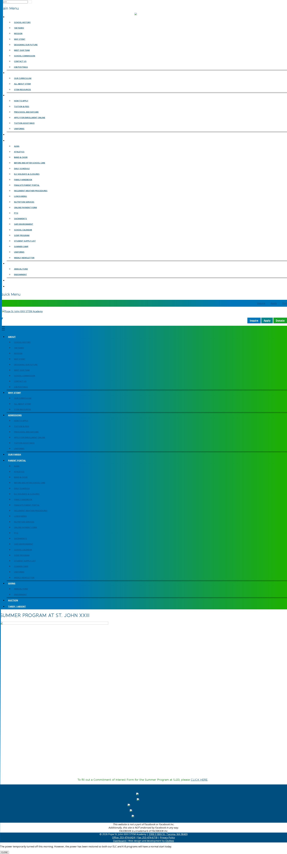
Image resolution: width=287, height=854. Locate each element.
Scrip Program (21, 555)
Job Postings (21, 387)
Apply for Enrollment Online (29, 437)
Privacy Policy (167, 837)
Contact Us (20, 381)
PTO (16, 533)
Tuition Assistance (24, 443)
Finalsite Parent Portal (26, 505)
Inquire (261, 303)
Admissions (15, 415)
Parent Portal (17, 460)
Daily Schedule (22, 488)
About (12, 336)
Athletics (19, 471)
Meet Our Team (22, 370)
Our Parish (14, 454)
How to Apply (21, 420)
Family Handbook (23, 499)
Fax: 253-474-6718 (147, 837)
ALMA (16, 466)
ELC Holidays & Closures (26, 494)
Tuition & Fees (21, 426)
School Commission (24, 375)
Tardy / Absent (17, 606)
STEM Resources (22, 409)
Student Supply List (25, 560)
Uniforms (19, 448)
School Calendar (23, 549)
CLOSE (4, 852)
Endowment (20, 594)
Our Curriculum (22, 398)
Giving (11, 583)
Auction (13, 600)
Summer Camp (21, 566)
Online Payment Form (25, 527)
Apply (274, 303)
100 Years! (19, 347)
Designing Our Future (26, 364)
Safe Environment (23, 544)
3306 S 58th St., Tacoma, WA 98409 (168, 834)
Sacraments (20, 538)
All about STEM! (22, 403)
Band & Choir (21, 477)
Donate (280, 320)
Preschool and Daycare (26, 432)
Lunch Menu (20, 516)
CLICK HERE (199, 779)
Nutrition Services (24, 521)
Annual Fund (21, 588)
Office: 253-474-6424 (123, 837)
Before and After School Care (29, 482)
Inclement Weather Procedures (30, 510)
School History (22, 342)
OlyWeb (169, 840)
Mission (18, 353)
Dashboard (119, 840)
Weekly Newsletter (24, 577)
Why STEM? (19, 359)
